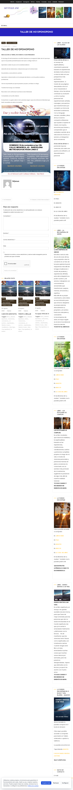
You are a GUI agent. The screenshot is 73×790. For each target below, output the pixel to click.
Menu (5, 25)
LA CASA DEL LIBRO (61, 392)
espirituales (10, 323)
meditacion (5, 327)
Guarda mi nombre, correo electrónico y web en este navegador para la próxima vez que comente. (26, 255)
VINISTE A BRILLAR (24, 314)
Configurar (65, 783)
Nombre (6, 233)
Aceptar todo (46, 783)
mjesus (14, 46)
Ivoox (49, 2)
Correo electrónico (9, 239)
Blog (3, 43)
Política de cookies (33, 786)
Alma (8, 317)
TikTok (32, 2)
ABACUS (58, 387)
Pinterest (61, 2)
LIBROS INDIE (60, 375)
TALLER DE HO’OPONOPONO (17, 49)
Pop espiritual (6, 329)
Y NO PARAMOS (7, 199)
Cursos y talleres (11, 43)
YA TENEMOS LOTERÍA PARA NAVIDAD (39, 199)
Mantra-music (6, 325)
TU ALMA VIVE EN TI (42, 314)
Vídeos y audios (6, 305)
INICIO (12, 2)
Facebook (19, 2)
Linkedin (54, 2)
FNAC (57, 379)
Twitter (38, 2)
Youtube (43, 2)
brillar (26, 319)
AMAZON (58, 383)
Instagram (26, 2)
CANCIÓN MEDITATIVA (9, 314)
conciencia (5, 321)
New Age (12, 327)
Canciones (11, 319)
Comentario (7, 216)
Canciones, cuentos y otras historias (8, 301)
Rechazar (56, 783)
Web (4, 246)
